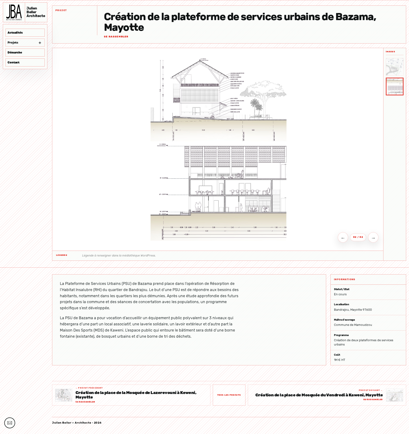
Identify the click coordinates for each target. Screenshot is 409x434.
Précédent (343, 237)
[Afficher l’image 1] (395, 67)
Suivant (373, 237)
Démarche (15, 52)
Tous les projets (229, 395)
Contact (13, 62)
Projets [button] (24, 42)
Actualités (15, 32)
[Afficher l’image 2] (395, 86)
